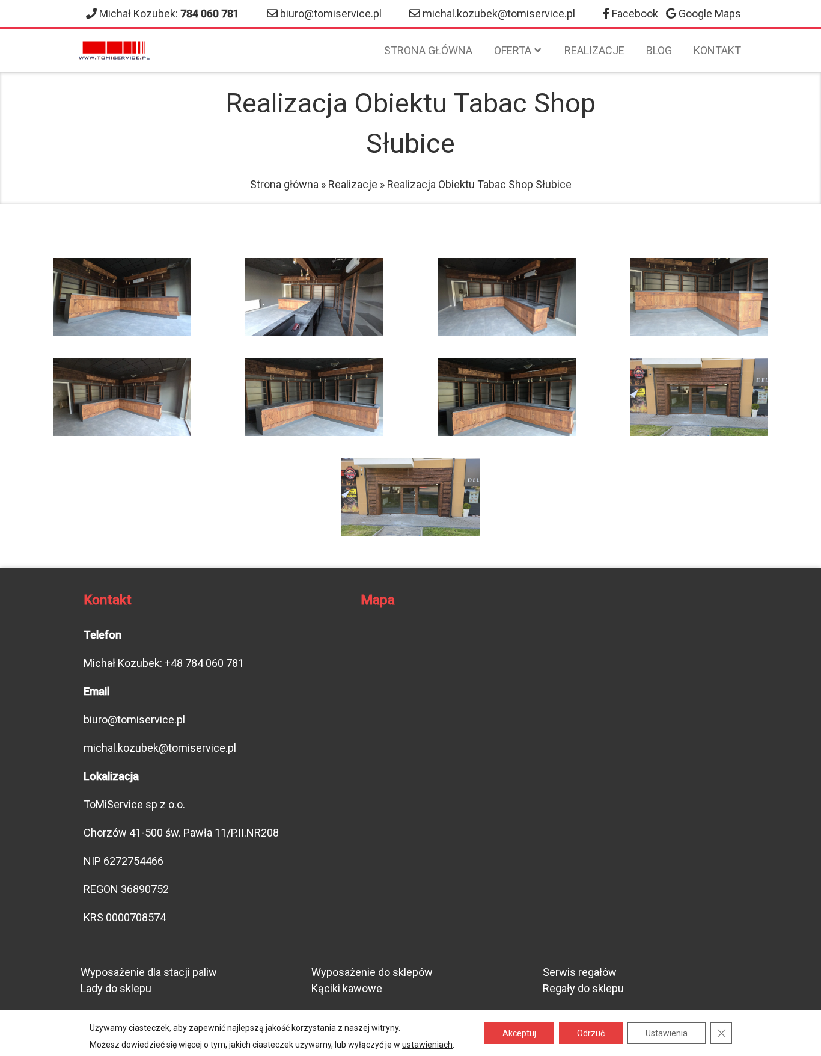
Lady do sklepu (116, 988)
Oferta (512, 50)
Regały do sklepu (583, 988)
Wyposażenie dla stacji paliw (149, 972)
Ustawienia (667, 1033)
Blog (659, 50)
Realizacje (594, 50)
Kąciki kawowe (346, 988)
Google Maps (710, 13)
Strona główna (428, 50)
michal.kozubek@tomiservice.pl (499, 13)
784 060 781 (209, 13)
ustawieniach (427, 1044)
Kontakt (717, 50)
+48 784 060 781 (204, 663)
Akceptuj (519, 1033)
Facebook (635, 13)
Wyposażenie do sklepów (372, 972)
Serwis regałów (580, 972)
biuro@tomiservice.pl (331, 13)
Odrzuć (591, 1033)
